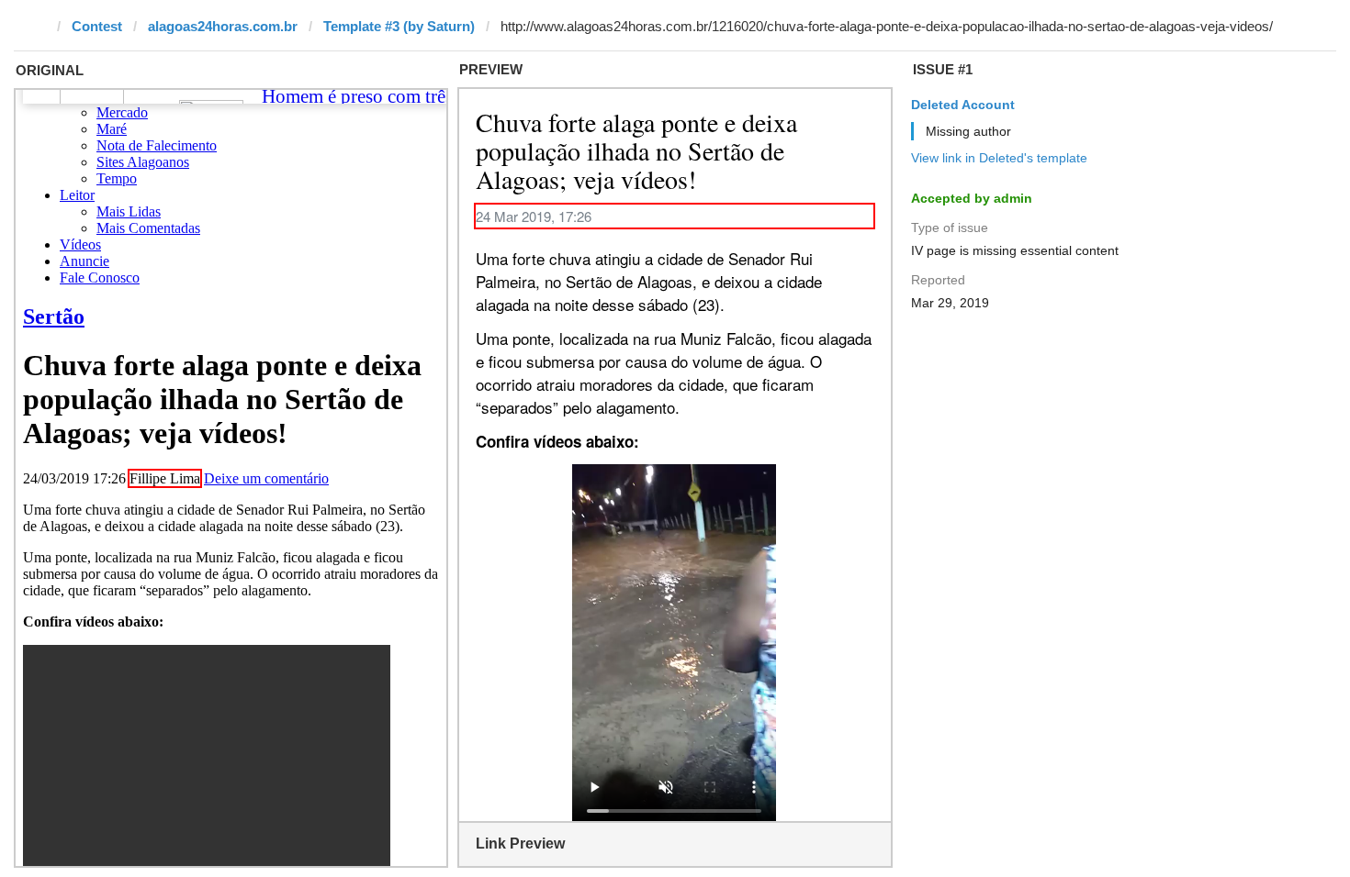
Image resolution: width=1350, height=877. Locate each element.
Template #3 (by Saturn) (399, 26)
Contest (97, 26)
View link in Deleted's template (999, 157)
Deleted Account (963, 104)
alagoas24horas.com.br (223, 26)
